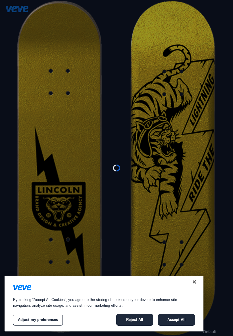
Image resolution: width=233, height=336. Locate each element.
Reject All (134, 319)
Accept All (176, 319)
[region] (104, 303)
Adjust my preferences (38, 319)
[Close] (194, 282)
